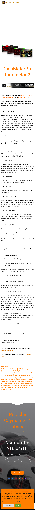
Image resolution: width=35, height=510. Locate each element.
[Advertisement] (17, 24)
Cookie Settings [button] (8, 505)
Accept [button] (18, 505)
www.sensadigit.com (7, 350)
